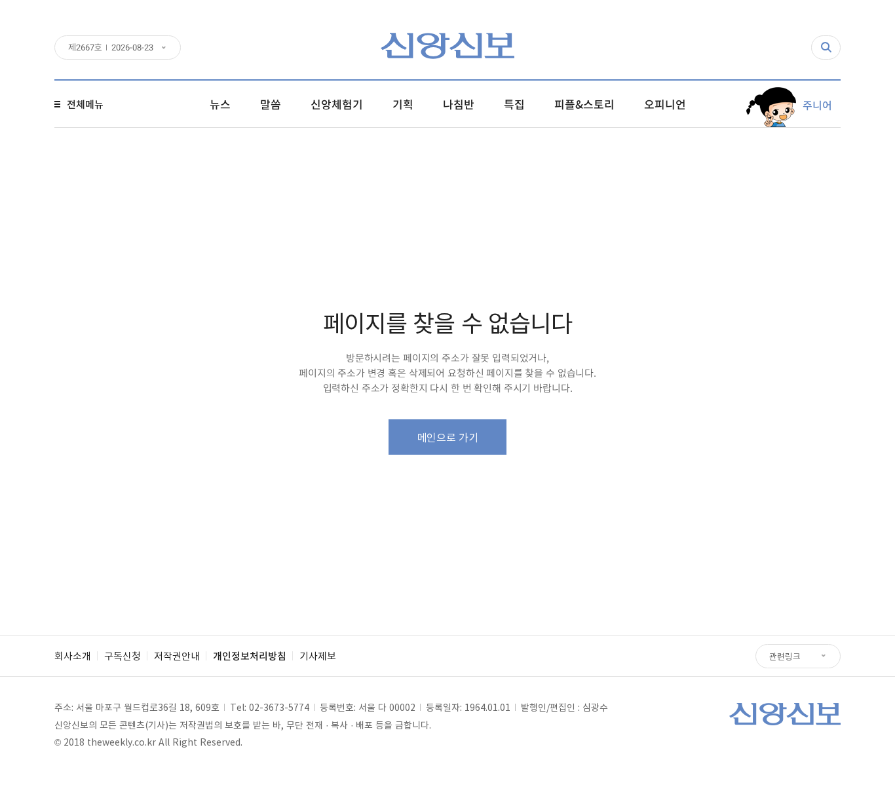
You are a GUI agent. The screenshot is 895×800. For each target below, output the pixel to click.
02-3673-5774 (279, 707)
